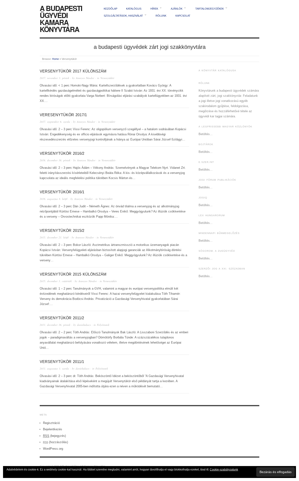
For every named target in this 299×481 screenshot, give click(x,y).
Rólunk (161, 15)
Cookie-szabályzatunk (224, 469)
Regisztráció (51, 423)
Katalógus (133, 8)
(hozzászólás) (55, 442)
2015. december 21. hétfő (54, 237)
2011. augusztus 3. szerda (54, 368)
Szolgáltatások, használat (123, 15)
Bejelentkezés (52, 429)
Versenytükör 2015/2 (62, 231)
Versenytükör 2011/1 (62, 362)
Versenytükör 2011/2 (62, 318)
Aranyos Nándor (85, 78)
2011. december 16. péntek (55, 325)
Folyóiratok (103, 325)
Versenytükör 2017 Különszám (73, 71)
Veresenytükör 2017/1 (63, 115)
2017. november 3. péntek (54, 78)
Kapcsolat (182, 15)
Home (55, 58)
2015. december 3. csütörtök (56, 281)
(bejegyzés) (54, 436)
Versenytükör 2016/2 (62, 153)
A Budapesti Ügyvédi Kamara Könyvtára (61, 18)
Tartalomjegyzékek (209, 8)
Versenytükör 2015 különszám (73, 274)
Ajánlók (176, 8)
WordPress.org (53, 448)
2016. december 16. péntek (55, 160)
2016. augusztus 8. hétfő (54, 199)
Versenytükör (107, 78)
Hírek (154, 8)
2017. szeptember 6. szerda (55, 121)
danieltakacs (84, 325)
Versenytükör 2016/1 (62, 192)
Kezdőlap (110, 8)
